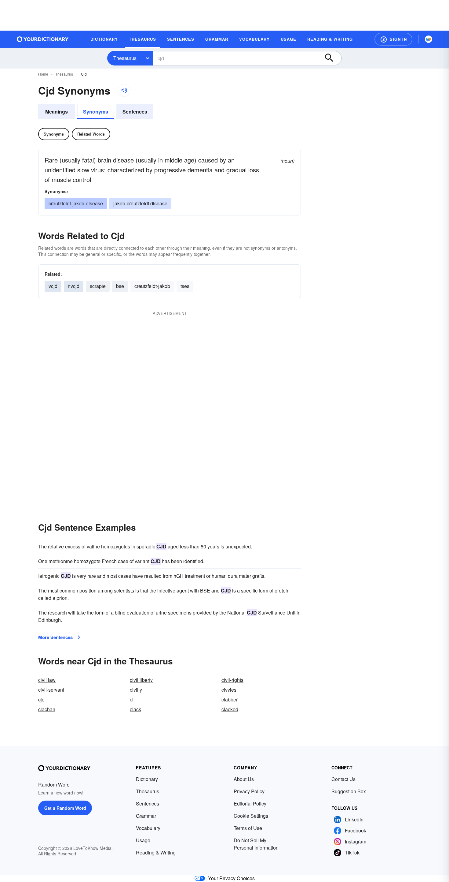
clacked (229, 709)
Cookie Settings (251, 815)
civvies (228, 689)
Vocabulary (148, 828)
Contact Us (343, 779)
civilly (136, 689)
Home (43, 74)
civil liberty (141, 679)
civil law (47, 679)
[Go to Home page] (43, 39)
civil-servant (51, 689)
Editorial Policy (250, 803)
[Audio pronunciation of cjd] (124, 90)
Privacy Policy (249, 791)
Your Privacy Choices (231, 878)
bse (120, 286)
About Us (244, 779)
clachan (46, 709)
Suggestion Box (348, 791)
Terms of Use (248, 828)
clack (135, 709)
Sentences (134, 111)
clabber (229, 699)
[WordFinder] (428, 39)
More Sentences (55, 637)
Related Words (91, 134)
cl (131, 699)
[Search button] (332, 58)
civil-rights (232, 679)
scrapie (98, 286)
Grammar (146, 815)
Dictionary (147, 779)
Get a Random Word (65, 808)
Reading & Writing (156, 852)
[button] (393, 39)
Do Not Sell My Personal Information (256, 844)
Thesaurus (125, 58)
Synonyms (95, 111)
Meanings (56, 111)
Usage (143, 840)
